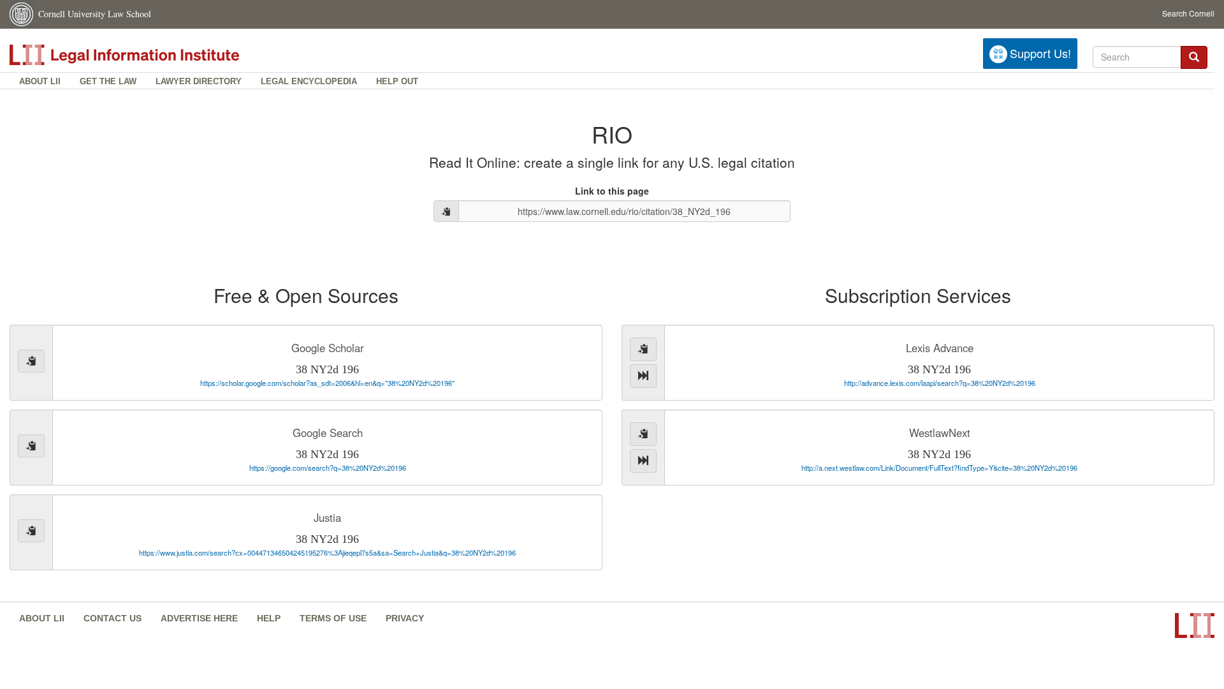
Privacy (405, 618)
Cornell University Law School (94, 14)
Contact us (113, 618)
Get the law (108, 81)
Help (268, 618)
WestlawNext (939, 432)
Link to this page (612, 190)
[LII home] (152, 55)
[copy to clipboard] (446, 211)
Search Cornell (1188, 13)
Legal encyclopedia (309, 81)
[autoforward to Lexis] (643, 376)
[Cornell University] (22, 14)
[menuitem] (40, 81)
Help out (397, 81)
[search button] (1194, 58)
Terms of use (333, 618)
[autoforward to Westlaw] (643, 461)
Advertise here (199, 618)
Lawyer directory (199, 81)
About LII (40, 81)
